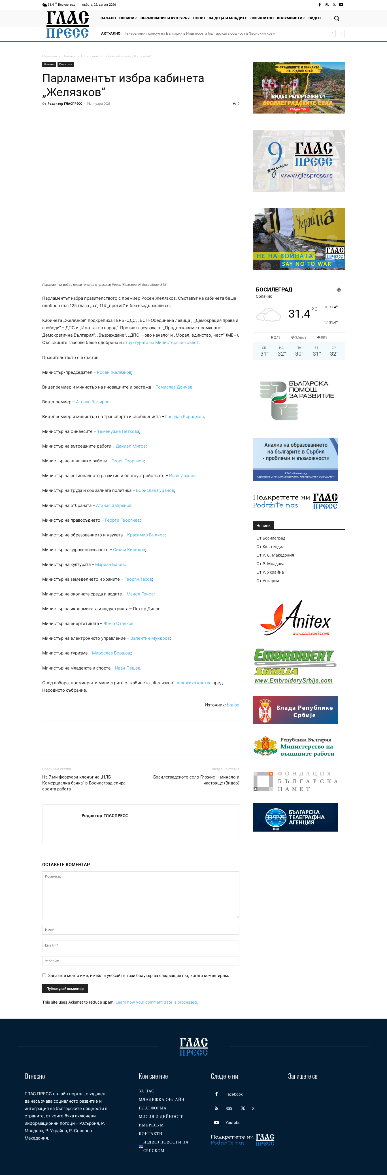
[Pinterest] (74, 116)
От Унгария (267, 580)
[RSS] (326, 4)
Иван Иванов (182, 475)
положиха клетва (193, 682)
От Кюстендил (270, 546)
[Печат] (113, 116)
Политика (66, 64)
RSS (229, 1108)
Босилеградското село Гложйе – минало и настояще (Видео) (196, 780)
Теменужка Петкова (118, 431)
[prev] (332, 33)
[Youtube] (341, 4)
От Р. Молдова (270, 563)
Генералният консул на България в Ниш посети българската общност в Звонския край (200, 33)
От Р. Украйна (270, 572)
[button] (336, 18)
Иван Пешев (127, 668)
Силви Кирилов (129, 549)
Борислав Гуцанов (155, 490)
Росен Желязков (114, 372)
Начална (49, 56)
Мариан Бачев (110, 564)
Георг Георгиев (127, 460)
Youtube (233, 1122)
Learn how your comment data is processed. (157, 1002)
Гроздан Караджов (184, 416)
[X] (334, 4)
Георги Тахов (138, 579)
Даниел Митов (131, 446)
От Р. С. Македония (275, 555)
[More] (152, 116)
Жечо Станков (118, 623)
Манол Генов (140, 594)
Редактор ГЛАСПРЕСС (65, 103)
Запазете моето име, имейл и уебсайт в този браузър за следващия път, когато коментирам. (138, 975)
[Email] (100, 116)
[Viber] (139, 116)
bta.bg (233, 705)
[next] (341, 33)
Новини (69, 56)
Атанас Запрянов (113, 505)
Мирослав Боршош (111, 653)
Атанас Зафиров (92, 401)
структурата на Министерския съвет (161, 342)
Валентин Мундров (150, 638)
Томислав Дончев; (175, 387)
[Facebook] (319, 4)
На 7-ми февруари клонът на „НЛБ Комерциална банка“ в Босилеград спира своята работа (84, 783)
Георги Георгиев (122, 520)
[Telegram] (126, 116)
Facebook (234, 1094)
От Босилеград (270, 538)
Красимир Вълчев (146, 535)
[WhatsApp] (87, 116)
